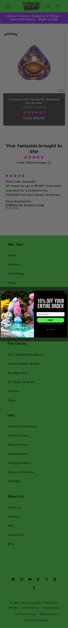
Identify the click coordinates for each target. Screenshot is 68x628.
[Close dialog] (65, 292)
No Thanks (50, 329)
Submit (50, 320)
